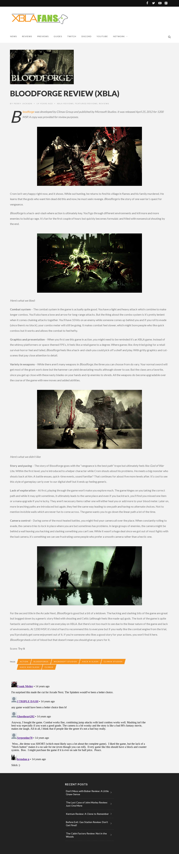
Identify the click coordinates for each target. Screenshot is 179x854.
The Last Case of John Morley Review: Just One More (87, 804)
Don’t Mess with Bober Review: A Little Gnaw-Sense (87, 793)
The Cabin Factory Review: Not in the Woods (86, 835)
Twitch (71, 36)
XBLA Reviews (65, 103)
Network (119, 36)
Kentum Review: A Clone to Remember (87, 813)
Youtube (102, 36)
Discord (86, 36)
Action (24, 661)
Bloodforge (28, 111)
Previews (43, 36)
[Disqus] (80, 724)
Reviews (27, 36)
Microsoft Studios (65, 661)
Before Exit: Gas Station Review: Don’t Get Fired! (87, 824)
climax (49, 667)
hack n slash (90, 661)
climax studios (113, 661)
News (13, 36)
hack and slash (30, 667)
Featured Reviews (86, 103)
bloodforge (41, 661)
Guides (58, 36)
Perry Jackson (23, 103)
